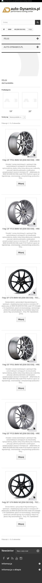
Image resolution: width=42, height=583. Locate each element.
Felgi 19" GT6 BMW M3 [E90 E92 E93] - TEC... (21, 298)
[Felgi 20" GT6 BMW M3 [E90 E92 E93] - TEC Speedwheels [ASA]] (21, 485)
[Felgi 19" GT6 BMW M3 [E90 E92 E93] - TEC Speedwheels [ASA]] (21, 281)
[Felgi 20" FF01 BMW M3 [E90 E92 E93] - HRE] (21, 348)
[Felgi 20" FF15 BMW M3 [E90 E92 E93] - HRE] (21, 417)
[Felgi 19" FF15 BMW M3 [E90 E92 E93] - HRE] (21, 212)
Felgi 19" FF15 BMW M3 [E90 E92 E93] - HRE (21, 229)
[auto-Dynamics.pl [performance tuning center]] (21, 1)
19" (10, 111)
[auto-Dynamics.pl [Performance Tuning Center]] (21, 9)
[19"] (11, 100)
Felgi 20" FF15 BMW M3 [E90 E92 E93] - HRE (21, 433)
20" (30, 111)
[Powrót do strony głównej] (4, 29)
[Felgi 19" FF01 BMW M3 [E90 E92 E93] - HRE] (21, 143)
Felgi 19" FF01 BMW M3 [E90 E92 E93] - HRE (21, 160)
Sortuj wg (5, 117)
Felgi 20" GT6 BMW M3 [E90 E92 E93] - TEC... (21, 502)
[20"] (30, 100)
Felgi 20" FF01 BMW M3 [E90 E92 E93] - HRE (21, 365)
